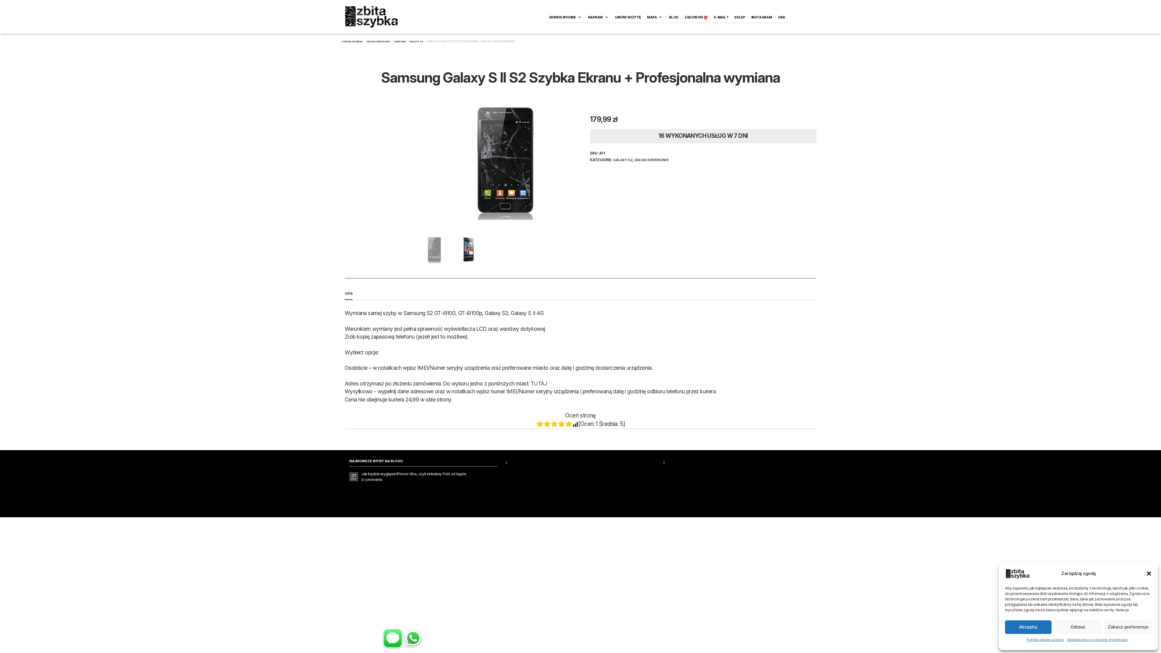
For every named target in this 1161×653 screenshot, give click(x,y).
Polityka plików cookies (1045, 640)
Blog (673, 17)
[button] (1149, 573)
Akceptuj (1028, 626)
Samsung (400, 41)
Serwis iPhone (562, 17)
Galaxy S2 (416, 41)
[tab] (580, 294)
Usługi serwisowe (378, 41)
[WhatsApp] (413, 638)
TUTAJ (539, 383)
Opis (349, 293)
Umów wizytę (628, 17)
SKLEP (739, 17)
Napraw (595, 17)
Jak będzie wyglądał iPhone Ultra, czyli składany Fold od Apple (413, 474)
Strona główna (352, 41)
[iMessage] (393, 638)
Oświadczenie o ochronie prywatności (1097, 640)
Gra (781, 17)
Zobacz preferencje (1128, 626)
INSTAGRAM (761, 17)
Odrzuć (1078, 626)
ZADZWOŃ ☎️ (696, 17)
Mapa (652, 17)
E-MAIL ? (721, 17)
